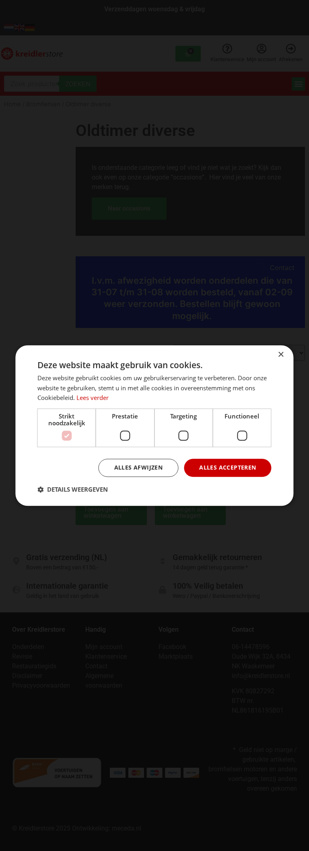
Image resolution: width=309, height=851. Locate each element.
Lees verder (92, 398)
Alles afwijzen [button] (138, 467)
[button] (72, 489)
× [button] (281, 355)
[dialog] (154, 425)
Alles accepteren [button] (227, 467)
